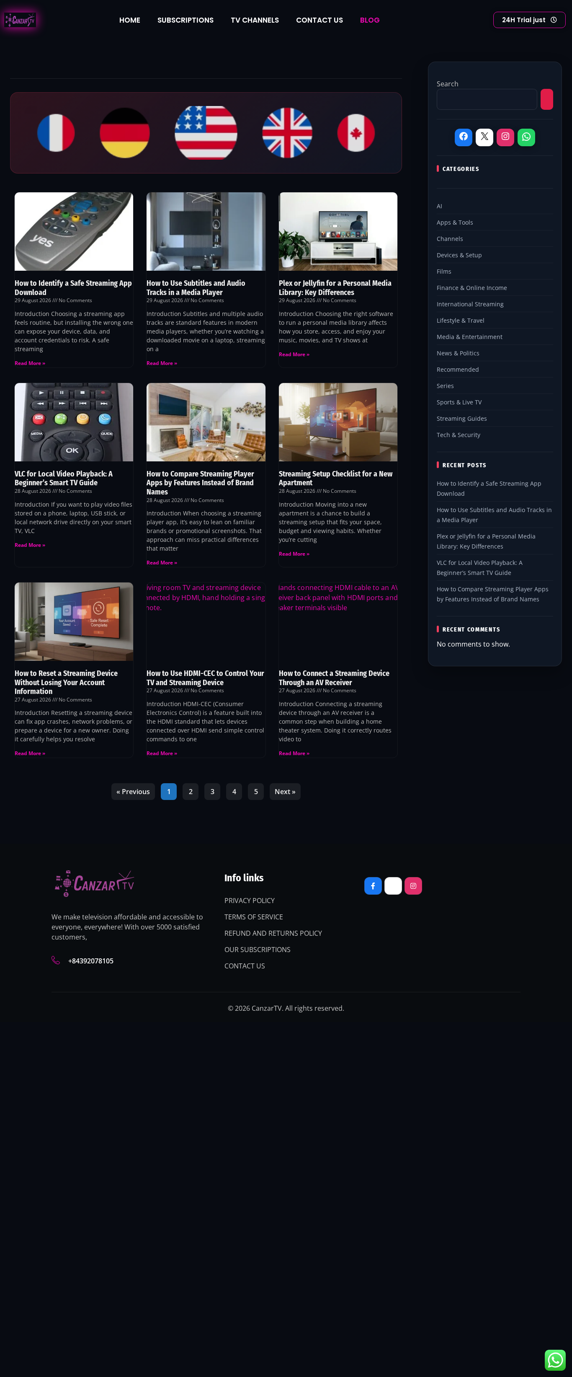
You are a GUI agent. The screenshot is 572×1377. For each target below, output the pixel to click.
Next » (285, 791)
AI (439, 206)
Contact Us (319, 20)
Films (444, 271)
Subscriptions (185, 20)
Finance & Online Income (472, 288)
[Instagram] (505, 137)
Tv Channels (255, 20)
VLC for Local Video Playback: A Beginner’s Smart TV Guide (64, 478)
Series (445, 386)
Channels (450, 239)
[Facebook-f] (373, 886)
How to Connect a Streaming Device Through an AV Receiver (334, 678)
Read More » (30, 363)
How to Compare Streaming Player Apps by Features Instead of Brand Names (200, 483)
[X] (484, 137)
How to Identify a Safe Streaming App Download (73, 288)
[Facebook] (464, 137)
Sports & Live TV (459, 402)
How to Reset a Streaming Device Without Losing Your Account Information (66, 682)
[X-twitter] (393, 886)
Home (129, 20)
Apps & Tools (455, 222)
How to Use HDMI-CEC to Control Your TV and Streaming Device (205, 678)
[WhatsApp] (526, 138)
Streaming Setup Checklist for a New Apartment (335, 478)
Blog (370, 20)
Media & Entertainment (469, 337)
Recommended (458, 369)
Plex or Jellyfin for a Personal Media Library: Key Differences (335, 288)
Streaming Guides (462, 418)
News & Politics (458, 353)
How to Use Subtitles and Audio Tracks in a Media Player (196, 288)
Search (448, 83)
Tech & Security (458, 435)
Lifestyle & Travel (460, 320)
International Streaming (470, 304)
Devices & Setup (459, 255)
